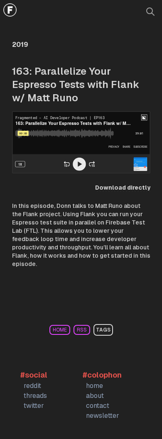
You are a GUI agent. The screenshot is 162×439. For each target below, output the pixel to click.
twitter (34, 405)
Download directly (122, 187)
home (60, 330)
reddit (32, 385)
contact (97, 405)
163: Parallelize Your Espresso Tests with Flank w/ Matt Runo (76, 84)
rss (82, 330)
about (95, 395)
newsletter (102, 415)
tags (103, 330)
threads (35, 395)
